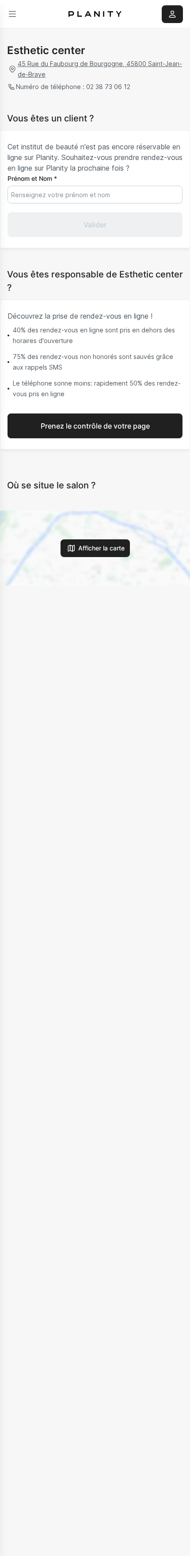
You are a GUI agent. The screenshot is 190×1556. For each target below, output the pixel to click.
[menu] (12, 14)
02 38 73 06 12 (108, 86)
